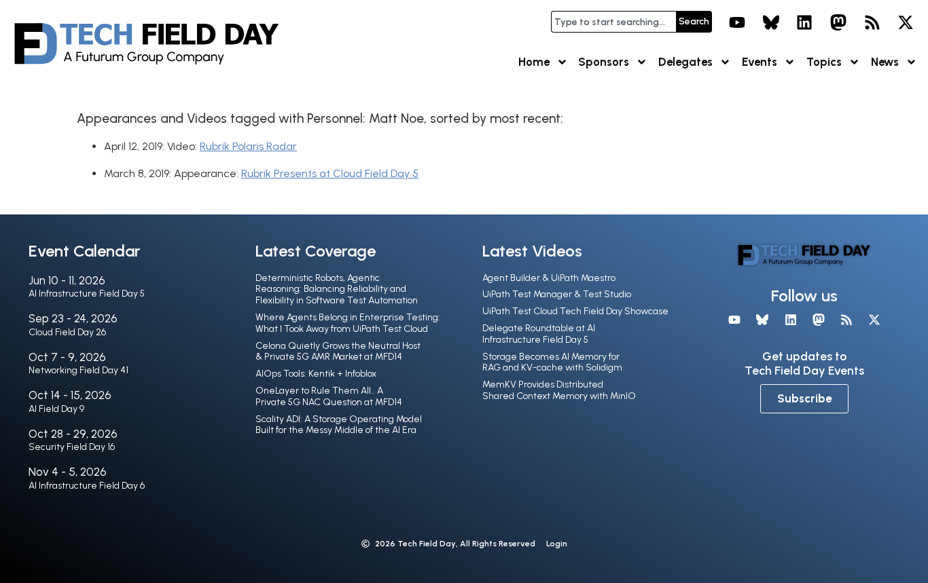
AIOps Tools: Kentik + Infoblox (315, 373)
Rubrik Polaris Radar (248, 146)
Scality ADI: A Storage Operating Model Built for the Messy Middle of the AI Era (338, 424)
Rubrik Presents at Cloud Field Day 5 (329, 173)
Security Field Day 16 (72, 447)
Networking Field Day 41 (78, 370)
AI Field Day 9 (56, 409)
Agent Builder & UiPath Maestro (548, 278)
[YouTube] (737, 22)
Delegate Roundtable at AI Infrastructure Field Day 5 (538, 333)
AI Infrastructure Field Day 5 (87, 293)
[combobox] (613, 22)
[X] (905, 22)
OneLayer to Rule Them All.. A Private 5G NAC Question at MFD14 (328, 396)
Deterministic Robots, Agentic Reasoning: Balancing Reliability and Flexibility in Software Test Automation (336, 289)
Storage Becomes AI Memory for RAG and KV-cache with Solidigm (552, 362)
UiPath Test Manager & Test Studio (556, 294)
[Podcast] (872, 22)
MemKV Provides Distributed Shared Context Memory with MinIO (559, 390)
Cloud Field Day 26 (67, 332)
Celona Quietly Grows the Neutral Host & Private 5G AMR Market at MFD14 (338, 351)
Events (759, 62)
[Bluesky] (771, 22)
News (885, 62)
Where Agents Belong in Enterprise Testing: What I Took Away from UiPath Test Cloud (347, 323)
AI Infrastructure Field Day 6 (87, 485)
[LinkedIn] (805, 22)
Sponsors (603, 62)
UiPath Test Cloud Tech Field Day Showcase (575, 311)
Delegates (685, 62)
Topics (824, 62)
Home (534, 62)
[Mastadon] (838, 22)
